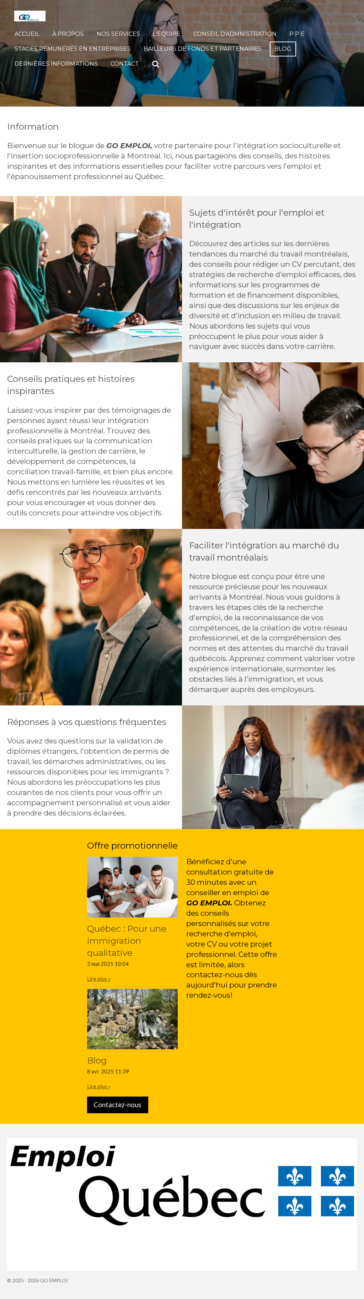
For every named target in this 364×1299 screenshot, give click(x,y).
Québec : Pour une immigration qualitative (126, 941)
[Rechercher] (155, 64)
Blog (97, 1060)
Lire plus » (99, 978)
